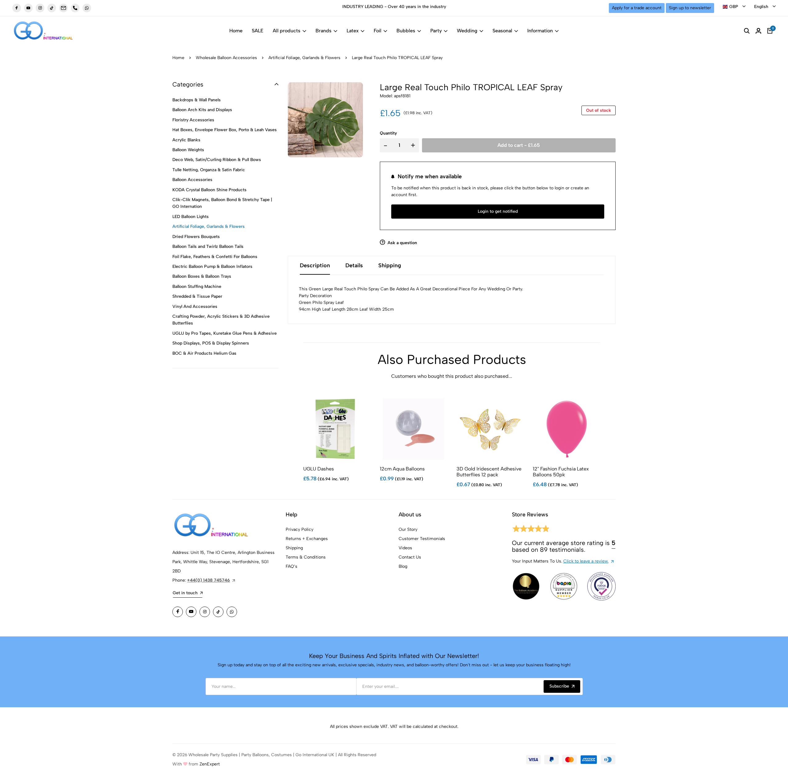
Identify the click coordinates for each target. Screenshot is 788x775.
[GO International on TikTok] (218, 612)
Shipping (294, 548)
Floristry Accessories (193, 120)
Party (436, 31)
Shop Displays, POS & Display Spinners (210, 343)
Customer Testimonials (422, 538)
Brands (324, 31)
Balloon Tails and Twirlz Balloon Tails (207, 246)
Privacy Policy (299, 529)
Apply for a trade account (636, 7)
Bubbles (405, 31)
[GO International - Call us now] (75, 8)
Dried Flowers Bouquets (196, 236)
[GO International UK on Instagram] (40, 8)
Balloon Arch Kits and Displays (202, 109)
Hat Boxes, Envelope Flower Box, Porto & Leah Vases (224, 129)
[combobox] (734, 6)
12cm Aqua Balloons (402, 469)
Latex (353, 31)
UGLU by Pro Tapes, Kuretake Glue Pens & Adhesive (224, 333)
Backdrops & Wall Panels (196, 100)
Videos (405, 548)
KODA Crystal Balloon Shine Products (209, 189)
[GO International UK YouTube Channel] (28, 8)
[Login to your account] (758, 31)
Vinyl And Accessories (194, 306)
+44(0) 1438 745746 (208, 580)
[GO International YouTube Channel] (191, 612)
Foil (377, 31)
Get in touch (185, 592)
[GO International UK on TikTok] (51, 8)
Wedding (467, 31)
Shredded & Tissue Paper (197, 296)
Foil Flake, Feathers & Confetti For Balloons (214, 256)
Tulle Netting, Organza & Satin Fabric (208, 169)
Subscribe (559, 686)
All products (286, 31)
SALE (257, 31)
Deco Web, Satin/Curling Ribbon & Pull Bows (216, 159)
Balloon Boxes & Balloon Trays (201, 276)
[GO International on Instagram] (204, 612)
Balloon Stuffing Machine (196, 286)
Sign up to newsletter (690, 7)
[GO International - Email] (63, 8)
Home (236, 31)
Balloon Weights (188, 149)
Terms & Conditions (306, 557)
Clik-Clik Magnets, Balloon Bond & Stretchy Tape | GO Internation (222, 203)
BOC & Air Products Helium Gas (204, 353)
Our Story (408, 529)
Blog (403, 566)
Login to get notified (498, 211)
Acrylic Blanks (186, 140)
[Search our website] (747, 31)
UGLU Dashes (318, 469)
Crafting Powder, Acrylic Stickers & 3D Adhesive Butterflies (221, 320)
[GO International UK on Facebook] (16, 8)
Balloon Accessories (192, 179)
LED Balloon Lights (190, 216)
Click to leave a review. (586, 561)
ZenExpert (209, 764)
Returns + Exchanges (307, 538)
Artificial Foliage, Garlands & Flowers (304, 57)
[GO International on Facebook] (177, 612)
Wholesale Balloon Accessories (226, 57)
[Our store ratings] (530, 530)
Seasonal (502, 31)
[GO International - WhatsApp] (86, 8)
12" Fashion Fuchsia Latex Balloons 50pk (561, 472)
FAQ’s (291, 566)
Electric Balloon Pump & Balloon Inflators (212, 266)
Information (540, 31)
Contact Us (410, 557)
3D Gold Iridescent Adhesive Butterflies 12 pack (488, 472)
